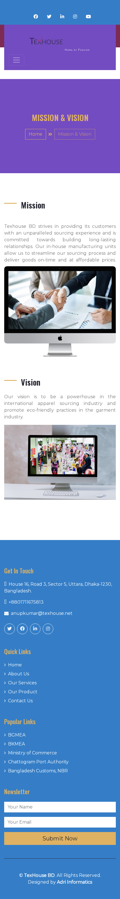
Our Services (22, 682)
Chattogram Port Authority (38, 761)
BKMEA (16, 744)
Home (35, 134)
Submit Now (60, 838)
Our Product (22, 691)
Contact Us (20, 700)
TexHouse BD (39, 875)
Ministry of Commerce (32, 753)
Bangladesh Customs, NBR (38, 770)
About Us (18, 673)
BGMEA (16, 735)
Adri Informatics (74, 882)
